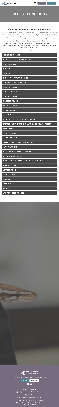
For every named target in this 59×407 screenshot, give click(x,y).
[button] (29, 55)
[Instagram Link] (31, 384)
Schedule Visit (29, 286)
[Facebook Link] (28, 384)
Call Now (31, 395)
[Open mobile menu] (35, 3)
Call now (42, 3)
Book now (51, 3)
